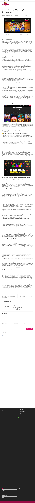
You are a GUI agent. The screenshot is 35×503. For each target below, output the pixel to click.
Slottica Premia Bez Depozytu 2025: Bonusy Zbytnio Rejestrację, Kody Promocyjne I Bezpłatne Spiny (17, 306)
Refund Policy (4, 495)
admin (4, 15)
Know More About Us (21, 411)
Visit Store (19, 413)
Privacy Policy (4, 492)
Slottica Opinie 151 (18, 15)
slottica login (20, 279)
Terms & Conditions (5, 490)
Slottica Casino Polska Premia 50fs (7, 305)
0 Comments (25, 15)
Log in (19, 488)
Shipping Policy (4, 493)
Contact (3, 497)
